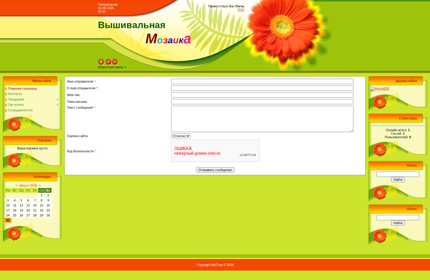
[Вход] (115, 60)
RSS (241, 9)
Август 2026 (28, 185)
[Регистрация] (108, 60)
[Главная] (101, 60)
